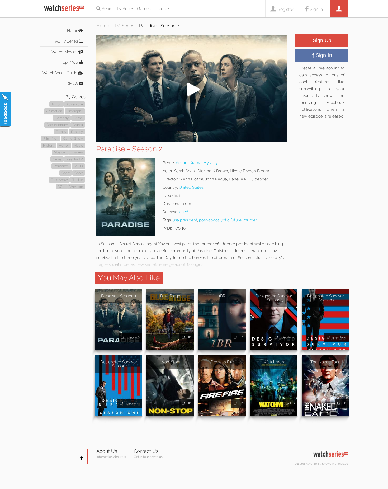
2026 (183, 211)
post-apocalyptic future (220, 220)
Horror (64, 145)
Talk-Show (59, 180)
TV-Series (124, 25)
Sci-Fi (78, 166)
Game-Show (73, 139)
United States (191, 187)
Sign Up (322, 40)
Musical (60, 152)
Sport (78, 173)
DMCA (72, 83)
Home (72, 30)
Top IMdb (70, 62)
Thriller (77, 180)
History (48, 145)
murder (250, 220)
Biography (75, 111)
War (61, 187)
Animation (54, 111)
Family (61, 132)
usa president (185, 220)
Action (56, 104)
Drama (78, 125)
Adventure (74, 104)
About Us (106, 451)
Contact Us (146, 451)
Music (78, 145)
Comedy (62, 118)
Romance (61, 166)
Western (76, 187)
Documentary (57, 125)
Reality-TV (74, 159)
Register (285, 9)
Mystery (76, 152)
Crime (78, 118)
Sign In (316, 9)
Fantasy (77, 132)
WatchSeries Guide (60, 73)
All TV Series (67, 41)
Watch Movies (64, 51)
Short (65, 173)
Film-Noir (50, 139)
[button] (191, 140)
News (57, 159)
